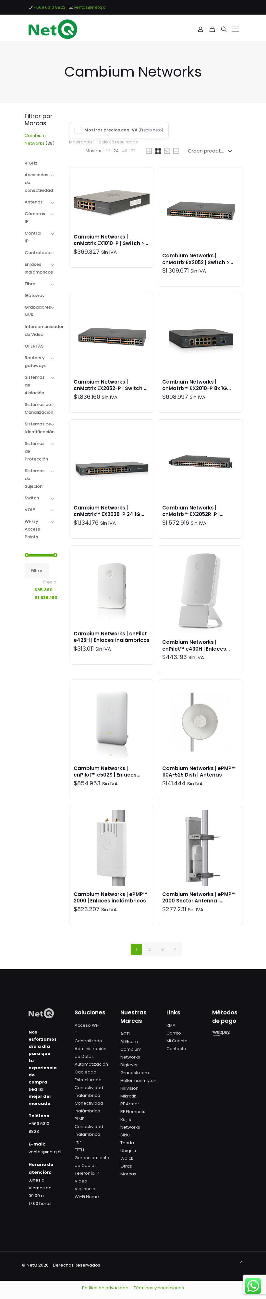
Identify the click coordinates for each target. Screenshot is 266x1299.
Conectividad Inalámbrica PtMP (89, 1111)
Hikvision (129, 1088)
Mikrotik (128, 1096)
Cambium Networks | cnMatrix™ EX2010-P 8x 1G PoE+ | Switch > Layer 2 (194, 388)
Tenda (127, 1143)
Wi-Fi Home (87, 1197)
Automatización (91, 1064)
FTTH (79, 1150)
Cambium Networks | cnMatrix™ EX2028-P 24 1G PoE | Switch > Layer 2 (107, 514)
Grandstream (134, 1073)
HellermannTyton (138, 1080)
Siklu (125, 1135)
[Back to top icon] (242, 1262)
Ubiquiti (128, 1150)
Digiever (129, 1065)
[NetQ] (53, 29)
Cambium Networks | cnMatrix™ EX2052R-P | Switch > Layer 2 (191, 514)
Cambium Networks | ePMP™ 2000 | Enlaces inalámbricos (110, 897)
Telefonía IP (87, 1173)
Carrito (173, 1033)
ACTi (125, 1034)
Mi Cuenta (176, 1041)
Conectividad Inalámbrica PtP (89, 1134)
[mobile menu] (235, 29)
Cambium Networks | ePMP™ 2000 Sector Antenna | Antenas (199, 901)
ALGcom (129, 1041)
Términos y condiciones (159, 1288)
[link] (108, 151)
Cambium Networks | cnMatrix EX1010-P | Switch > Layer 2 (109, 243)
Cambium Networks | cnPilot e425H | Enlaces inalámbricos (112, 636)
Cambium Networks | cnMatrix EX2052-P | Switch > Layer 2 (110, 388)
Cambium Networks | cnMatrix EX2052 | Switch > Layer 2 (195, 262)
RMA (170, 1025)
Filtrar (36, 571)
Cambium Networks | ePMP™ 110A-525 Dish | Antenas (199, 771)
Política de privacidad (105, 1288)
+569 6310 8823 (49, 7)
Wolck (126, 1158)
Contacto (176, 1049)
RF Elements (132, 1112)
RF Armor (129, 1104)
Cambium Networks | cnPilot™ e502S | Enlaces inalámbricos (105, 775)
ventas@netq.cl (90, 7)
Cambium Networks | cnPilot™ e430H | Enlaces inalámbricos (194, 649)
